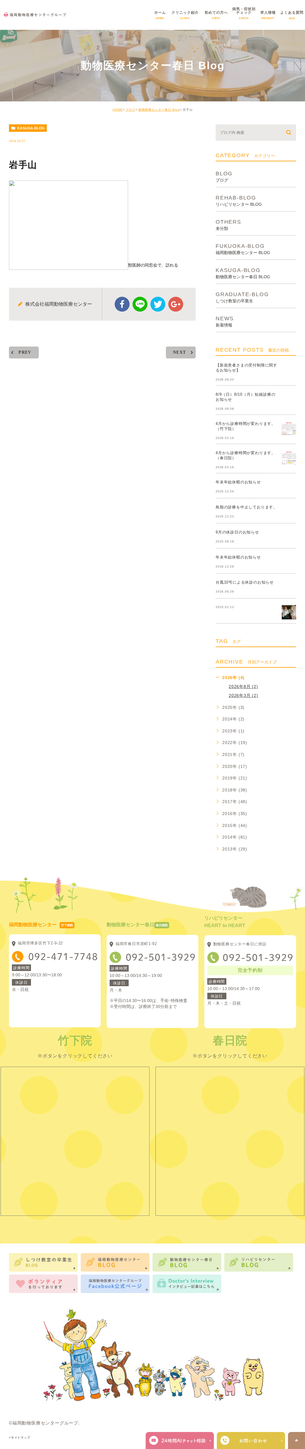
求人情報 (268, 17)
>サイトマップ (19, 1437)
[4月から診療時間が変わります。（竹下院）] (289, 428)
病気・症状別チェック (244, 17)
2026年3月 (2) (243, 695)
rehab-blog (239, 200)
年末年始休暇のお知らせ (238, 482)
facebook (122, 304)
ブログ (131, 109)
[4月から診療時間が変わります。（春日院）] (289, 458)
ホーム (160, 17)
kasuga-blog (30, 128)
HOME (118, 109)
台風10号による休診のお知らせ (245, 582)
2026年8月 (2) (243, 686)
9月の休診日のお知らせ (237, 532)
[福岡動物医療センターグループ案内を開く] (251, 1440)
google (175, 304)
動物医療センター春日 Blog (159, 109)
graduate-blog (242, 297)
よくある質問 (292, 17)
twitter (157, 304)
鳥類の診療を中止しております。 (246, 507)
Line (140, 304)
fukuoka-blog (243, 249)
